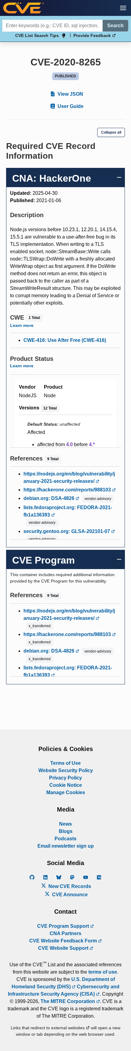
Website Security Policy (65, 770)
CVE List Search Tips (37, 35)
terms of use (102, 972)
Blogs (66, 831)
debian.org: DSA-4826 (49, 498)
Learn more (22, 325)
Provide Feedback (92, 35)
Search (115, 25)
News (65, 824)
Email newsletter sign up (65, 846)
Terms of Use (65, 763)
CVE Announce (69, 894)
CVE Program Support (63, 926)
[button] (123, 8)
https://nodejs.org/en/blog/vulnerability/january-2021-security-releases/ (69, 477)
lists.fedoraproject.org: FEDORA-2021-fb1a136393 (67, 511)
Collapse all (111, 132)
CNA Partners (65, 933)
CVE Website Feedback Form (63, 940)
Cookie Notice (65, 785)
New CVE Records (69, 886)
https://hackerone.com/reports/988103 (67, 489)
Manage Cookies (65, 792)
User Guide (69, 106)
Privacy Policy (65, 777)
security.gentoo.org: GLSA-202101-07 (67, 531)
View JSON (69, 94)
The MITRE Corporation (68, 1001)
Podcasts (65, 838)
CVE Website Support (64, 948)
